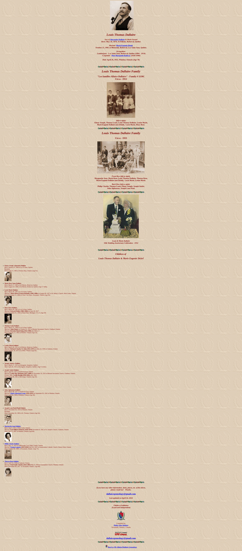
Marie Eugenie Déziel (124, 46)
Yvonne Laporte (15, 447)
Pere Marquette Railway (121, 56)
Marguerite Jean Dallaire (13, 426)
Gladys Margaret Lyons (18, 393)
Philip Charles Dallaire (12, 444)
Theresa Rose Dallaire (12, 461)
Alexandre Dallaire (117, 40)
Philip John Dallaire (121, 525)
